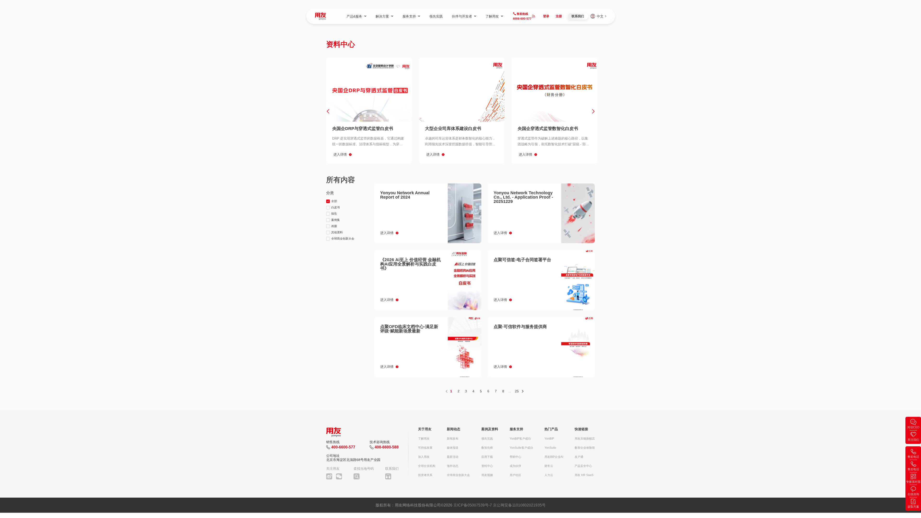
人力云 (548, 475)
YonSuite (550, 447)
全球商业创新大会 (458, 475)
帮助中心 (515, 457)
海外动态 (452, 466)
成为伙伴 (515, 466)
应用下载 (487, 457)
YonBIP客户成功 (520, 438)
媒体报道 (452, 447)
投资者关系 (425, 475)
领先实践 (487, 438)
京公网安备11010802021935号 (519, 505)
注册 (559, 16)
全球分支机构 (426, 466)
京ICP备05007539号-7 (472, 505)
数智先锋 (487, 447)
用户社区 (515, 475)
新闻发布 (452, 438)
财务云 (548, 466)
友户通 (579, 457)
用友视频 (487, 475)
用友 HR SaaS (584, 475)
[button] (328, 111)
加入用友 (424, 457)
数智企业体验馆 (585, 447)
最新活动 (452, 457)
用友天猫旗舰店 (585, 438)
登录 (546, 16)
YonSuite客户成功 (521, 447)
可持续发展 (425, 447)
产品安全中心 (583, 466)
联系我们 (578, 16)
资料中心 (487, 466)
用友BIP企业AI (553, 457)
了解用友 (424, 438)
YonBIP (549, 438)
